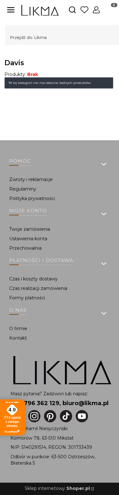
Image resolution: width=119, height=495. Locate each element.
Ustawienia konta (28, 238)
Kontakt (18, 338)
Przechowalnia (25, 248)
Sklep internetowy (57, 488)
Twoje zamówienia (29, 229)
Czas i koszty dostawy (33, 279)
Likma (28, 37)
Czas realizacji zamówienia (38, 288)
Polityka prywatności (32, 198)
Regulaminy (22, 189)
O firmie (18, 328)
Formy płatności (27, 298)
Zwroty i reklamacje (31, 179)
